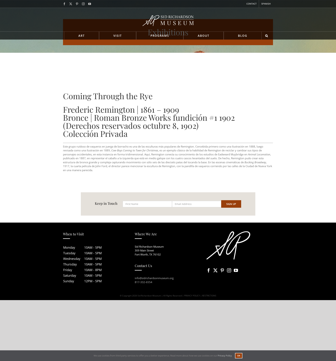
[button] (267, 36)
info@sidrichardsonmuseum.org (154, 278)
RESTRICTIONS (209, 295)
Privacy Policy (225, 355)
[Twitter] (215, 270)
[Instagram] (229, 270)
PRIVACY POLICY (192, 295)
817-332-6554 (143, 282)
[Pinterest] (222, 270)
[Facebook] (208, 270)
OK (238, 355)
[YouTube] (236, 270)
